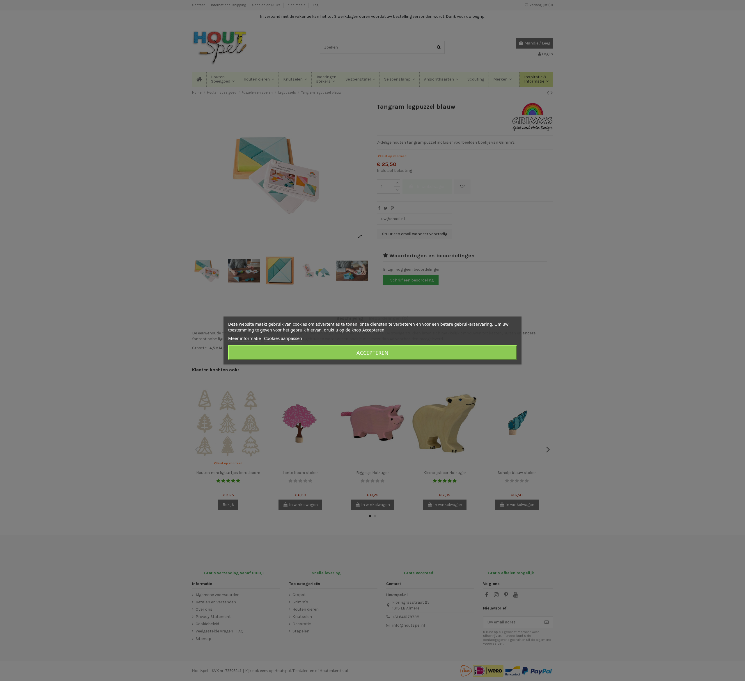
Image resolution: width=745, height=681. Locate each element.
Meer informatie (244, 338)
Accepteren (372, 352)
